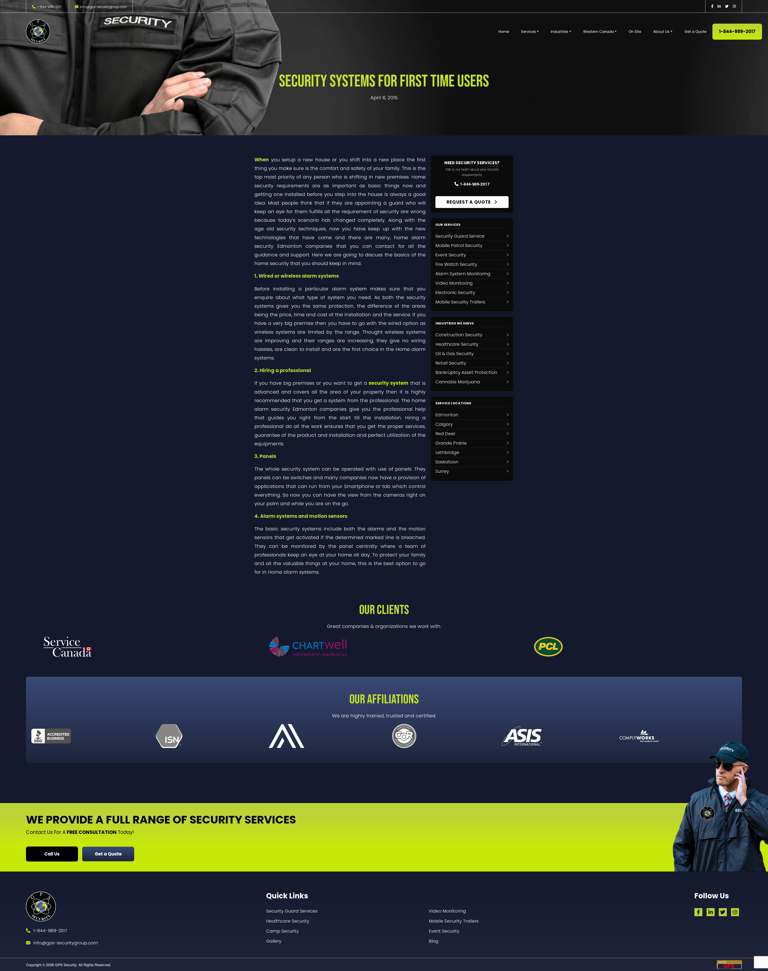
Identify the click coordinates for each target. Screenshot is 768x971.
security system (388, 383)
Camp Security (282, 931)
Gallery (273, 941)
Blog (433, 941)
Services (528, 31)
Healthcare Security (287, 921)
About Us (661, 31)
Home (503, 31)
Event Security (444, 931)
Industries (559, 31)
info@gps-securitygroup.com (103, 7)
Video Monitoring (447, 911)
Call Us (52, 854)
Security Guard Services (292, 911)
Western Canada (598, 31)
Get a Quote (695, 31)
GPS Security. (65, 964)
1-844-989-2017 (50, 7)
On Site (635, 31)
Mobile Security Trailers (454, 921)
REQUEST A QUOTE (469, 202)
